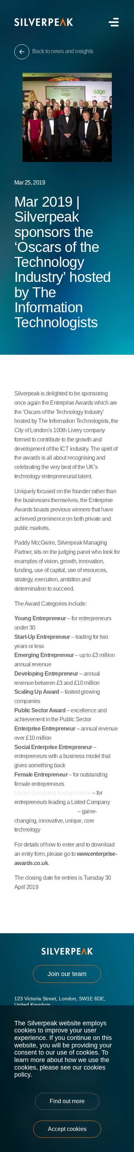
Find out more (67, 1101)
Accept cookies (67, 1129)
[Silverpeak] (43, 22)
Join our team (67, 973)
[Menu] (113, 22)
